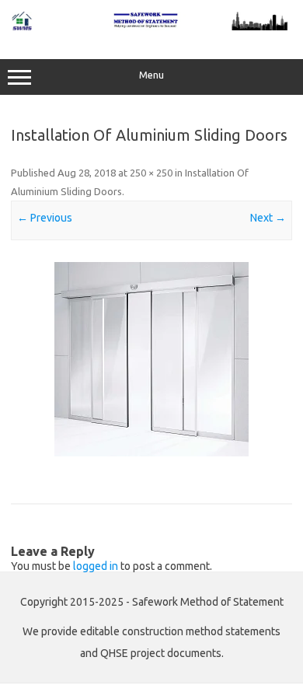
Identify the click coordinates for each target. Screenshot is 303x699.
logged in (95, 566)
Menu (151, 75)
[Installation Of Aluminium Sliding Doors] (151, 359)
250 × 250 (151, 172)
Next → (268, 217)
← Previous (44, 217)
